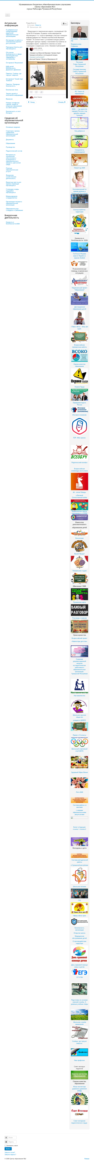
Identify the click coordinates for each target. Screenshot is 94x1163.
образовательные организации (79, 670)
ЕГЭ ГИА (80, 977)
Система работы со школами (79, 806)
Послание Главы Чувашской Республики (79, 64)
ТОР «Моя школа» (79, 438)
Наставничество (79, 695)
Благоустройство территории (79, 211)
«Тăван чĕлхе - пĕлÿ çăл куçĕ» (79, 327)
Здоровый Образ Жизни (79, 772)
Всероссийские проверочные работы (79, 346)
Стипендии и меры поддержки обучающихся (12, 190)
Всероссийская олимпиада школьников (79, 470)
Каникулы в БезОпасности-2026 (13, 223)
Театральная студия (79, 571)
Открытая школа (79, 933)
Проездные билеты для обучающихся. (14, 48)
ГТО (79, 900)
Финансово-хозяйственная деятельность (11, 176)
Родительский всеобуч (79, 462)
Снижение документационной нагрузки (79, 661)
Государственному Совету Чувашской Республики (79, 71)
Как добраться (79, 131)
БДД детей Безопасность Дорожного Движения (13, 68)
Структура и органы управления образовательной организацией (13, 133)
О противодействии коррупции (79, 942)
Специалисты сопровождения (79, 151)
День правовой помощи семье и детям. (79, 966)
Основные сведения (13, 127)
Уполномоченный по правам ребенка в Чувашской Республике (79, 191)
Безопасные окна (12, 90)
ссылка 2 (83, 829)
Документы (10, 139)
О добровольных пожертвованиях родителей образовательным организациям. (12, 33)
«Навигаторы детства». (79, 641)
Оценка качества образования (79, 365)
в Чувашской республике (79, 865)
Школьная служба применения (79, 1023)
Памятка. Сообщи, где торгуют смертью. (13, 74)
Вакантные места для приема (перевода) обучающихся (13, 183)
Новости (38, 25)
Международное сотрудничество (11, 197)
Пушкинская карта (79, 602)
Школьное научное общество (79, 716)
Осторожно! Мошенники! (14, 63)
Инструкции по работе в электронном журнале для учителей (14, 41)
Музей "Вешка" (79, 554)
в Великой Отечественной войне (79, 496)
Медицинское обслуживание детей (79, 937)
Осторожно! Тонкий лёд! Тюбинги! (14, 80)
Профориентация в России (79, 404)
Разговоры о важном (79, 618)
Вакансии (9, 99)
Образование (10, 143)
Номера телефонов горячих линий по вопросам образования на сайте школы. (14, 105)
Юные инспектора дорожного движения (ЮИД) (79, 1088)
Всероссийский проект (79, 638)
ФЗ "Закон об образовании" (79, 92)
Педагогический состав (14, 151)
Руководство (10, 147)
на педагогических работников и (79, 666)
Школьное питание (79, 886)
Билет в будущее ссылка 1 (79, 828)
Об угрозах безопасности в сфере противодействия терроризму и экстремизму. (14, 55)
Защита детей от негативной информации (14, 94)
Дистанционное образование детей (79, 308)
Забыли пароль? (10, 1154)
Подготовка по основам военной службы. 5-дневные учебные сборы (79, 1002)
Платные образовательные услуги (12, 169)
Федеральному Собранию (76, 45)
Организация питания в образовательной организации (14, 203)
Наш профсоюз (79, 1060)
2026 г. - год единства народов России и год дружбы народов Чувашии (79, 112)
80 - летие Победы (79, 492)
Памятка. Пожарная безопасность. (13, 85)
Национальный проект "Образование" (79, 289)
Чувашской (75, 673)
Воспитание (79, 538)
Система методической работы (79, 861)
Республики (84, 673)
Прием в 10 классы (79, 735)
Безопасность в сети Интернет (13, 112)
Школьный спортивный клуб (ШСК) (79, 750)
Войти (8, 1149)
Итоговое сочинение (79, 415)
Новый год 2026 (79, 168)
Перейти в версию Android (80, 257)
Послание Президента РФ (79, 40)
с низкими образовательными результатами (79, 812)
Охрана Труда (79, 387)
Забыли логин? (10, 1152)
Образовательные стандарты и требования (14, 209)
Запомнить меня (12, 1145)
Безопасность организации (79, 929)
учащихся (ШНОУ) (79, 720)
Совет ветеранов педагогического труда (79, 1122)
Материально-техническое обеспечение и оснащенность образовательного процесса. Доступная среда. (13, 159)
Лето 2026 (79, 792)
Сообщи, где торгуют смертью (79, 1042)
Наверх (86, 1158)
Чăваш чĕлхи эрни (79, 915)
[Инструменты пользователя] (64, 23)
